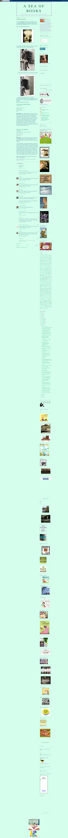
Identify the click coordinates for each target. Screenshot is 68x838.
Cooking (44, 272)
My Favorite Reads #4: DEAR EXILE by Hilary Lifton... (46, 391)
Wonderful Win (47, 306)
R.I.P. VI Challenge (48, 294)
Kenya (45, 284)
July (42, 325)
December (43, 318)
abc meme (45, 258)
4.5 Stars (49, 257)
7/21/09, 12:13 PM (22, 222)
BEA (50, 261)
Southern (49, 298)
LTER (50, 284)
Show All (51, 121)
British (46, 267)
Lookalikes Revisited (45, 370)
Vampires (47, 303)
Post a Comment (18, 243)
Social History (46, 297)
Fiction (41, 275)
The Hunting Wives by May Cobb (45, 115)
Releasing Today (46, 295)
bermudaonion (21, 183)
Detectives (50, 272)
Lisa (19, 231)
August (43, 323)
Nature (41, 292)
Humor (43, 283)
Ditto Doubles (48, 273)
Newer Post (18, 245)
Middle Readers (50, 288)
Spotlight (45, 300)
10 (37, 225)
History (40, 283)
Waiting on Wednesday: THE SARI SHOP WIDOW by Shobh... (46, 380)
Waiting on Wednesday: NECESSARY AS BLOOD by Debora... (46, 362)
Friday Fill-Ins (42, 276)
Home (27, 245)
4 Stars (45, 257)
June (42, 394)
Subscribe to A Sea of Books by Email (45, 36)
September (43, 322)
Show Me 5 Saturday (49, 296)
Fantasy (50, 274)
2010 (42, 315)
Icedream (20, 196)
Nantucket (50, 291)
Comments (42, 41)
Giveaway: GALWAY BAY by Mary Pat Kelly (46, 368)
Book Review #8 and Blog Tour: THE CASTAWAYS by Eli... (46, 383)
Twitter (44, 303)
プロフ (20, 238)
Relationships (41, 295)
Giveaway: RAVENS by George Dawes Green (46, 351)
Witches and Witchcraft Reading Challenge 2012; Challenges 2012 (46, 305)
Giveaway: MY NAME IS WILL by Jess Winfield (46, 340)
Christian (41, 271)
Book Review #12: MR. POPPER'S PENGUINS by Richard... (46, 337)
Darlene (20, 189)
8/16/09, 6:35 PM (22, 228)
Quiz (44, 294)
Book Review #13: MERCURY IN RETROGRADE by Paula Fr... (46, 333)
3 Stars (51, 256)
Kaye (19, 176)
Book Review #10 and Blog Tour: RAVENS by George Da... (46, 354)
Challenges (41, 268)
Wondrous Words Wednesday (43, 307)
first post (46, 275)
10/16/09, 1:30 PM (22, 241)
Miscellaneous (43, 289)
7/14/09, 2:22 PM (22, 203)
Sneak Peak (42, 297)
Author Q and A (46, 260)
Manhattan (49, 285)
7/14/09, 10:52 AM (22, 193)
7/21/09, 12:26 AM (22, 215)
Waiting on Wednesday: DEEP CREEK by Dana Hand (46, 331)
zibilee (20, 217)
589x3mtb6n (43, 357)
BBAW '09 (50, 260)
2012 (42, 312)
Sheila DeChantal (21, 211)
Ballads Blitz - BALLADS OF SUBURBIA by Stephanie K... (46, 388)
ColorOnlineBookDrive (45, 271)
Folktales (49, 275)
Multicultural (49, 289)
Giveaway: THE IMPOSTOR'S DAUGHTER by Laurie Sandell (46, 372)
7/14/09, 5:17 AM (22, 180)
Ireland (40, 284)
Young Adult (45, 308)
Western (48, 304)
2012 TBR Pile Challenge (46, 256)
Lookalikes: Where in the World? (46, 335)
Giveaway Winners (46, 277)
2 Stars (40, 254)
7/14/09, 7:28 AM (22, 187)
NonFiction (45, 292)
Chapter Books (47, 269)
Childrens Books (44, 270)
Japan (43, 284)
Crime (47, 272)
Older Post (36, 245)
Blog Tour (46, 262)
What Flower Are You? (44, 791)
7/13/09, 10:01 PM (22, 168)
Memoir (41, 286)
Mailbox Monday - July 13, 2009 (46, 365)
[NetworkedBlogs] (46, 477)
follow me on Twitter (49, 89)
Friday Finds (47, 276)
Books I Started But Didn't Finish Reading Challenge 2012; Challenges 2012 (46, 265)
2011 (42, 314)
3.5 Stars (42, 257)
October (43, 320)
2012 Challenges (44, 254)
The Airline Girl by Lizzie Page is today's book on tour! (45, 120)
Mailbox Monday (43, 285)
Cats (49, 267)
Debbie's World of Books (22, 170)
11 (37, 231)
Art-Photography (45, 259)
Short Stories (44, 296)
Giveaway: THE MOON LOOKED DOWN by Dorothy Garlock (46, 328)
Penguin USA (23, 47)
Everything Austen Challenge (46, 392)
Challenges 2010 (47, 268)
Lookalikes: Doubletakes (21, 19)
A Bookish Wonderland (44, 117)
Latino (48, 284)
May (42, 395)
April (42, 397)
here (30, 173)
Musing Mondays (46, 290)
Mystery (47, 291)
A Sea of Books (34, 8)
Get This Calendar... (46, 812)
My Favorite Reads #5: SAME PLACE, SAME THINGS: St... (46, 377)
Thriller (41, 303)
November (43, 319)
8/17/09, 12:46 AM (22, 236)
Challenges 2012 (42, 269)
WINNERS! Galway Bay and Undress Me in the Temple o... (46, 346)
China (49, 270)
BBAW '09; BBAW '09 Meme (44, 261)
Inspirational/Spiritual (48, 283)
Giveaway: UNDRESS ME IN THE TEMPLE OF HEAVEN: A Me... (46, 360)
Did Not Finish (43, 273)
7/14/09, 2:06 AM (22, 174)
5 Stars (41, 258)
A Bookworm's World (44, 118)
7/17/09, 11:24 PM (22, 208)
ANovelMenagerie (21, 205)
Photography (46, 293)
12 (37, 239)
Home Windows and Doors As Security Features (45, 110)
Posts (42, 39)
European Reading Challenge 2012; (44, 274)
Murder (41, 290)
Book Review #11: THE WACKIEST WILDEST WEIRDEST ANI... (45, 343)
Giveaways (42, 279)
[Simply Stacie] (45, 498)
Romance (50, 295)
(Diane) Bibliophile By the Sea (23, 224)
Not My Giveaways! (44, 326)
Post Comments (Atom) (23, 247)
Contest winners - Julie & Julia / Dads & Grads (46, 356)
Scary (41, 296)
